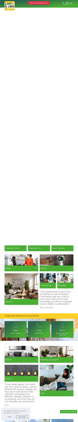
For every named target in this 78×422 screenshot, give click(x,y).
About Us (8, 302)
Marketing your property (50, 360)
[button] (39, 329)
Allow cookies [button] (22, 416)
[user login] (67, 3)
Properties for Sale (12, 248)
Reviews (8, 379)
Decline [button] (10, 416)
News (43, 393)
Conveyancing (46, 285)
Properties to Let (35, 248)
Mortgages (62, 285)
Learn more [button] (16, 413)
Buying (43, 268)
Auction (8, 360)
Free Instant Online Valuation (69, 411)
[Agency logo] (39, 7)
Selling (8, 268)
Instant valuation (58, 248)
